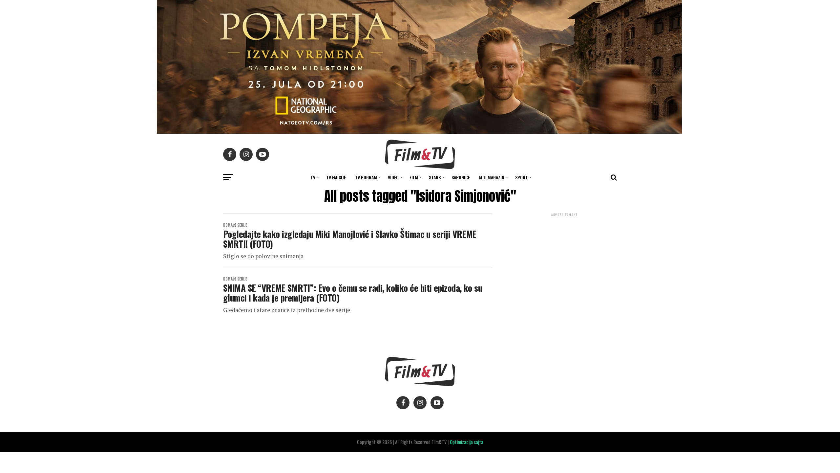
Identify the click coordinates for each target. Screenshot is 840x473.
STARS (435, 177)
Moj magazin (491, 177)
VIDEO (393, 177)
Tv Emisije (336, 177)
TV (312, 177)
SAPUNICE (461, 177)
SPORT (521, 177)
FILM (414, 177)
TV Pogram (366, 177)
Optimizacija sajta (466, 442)
